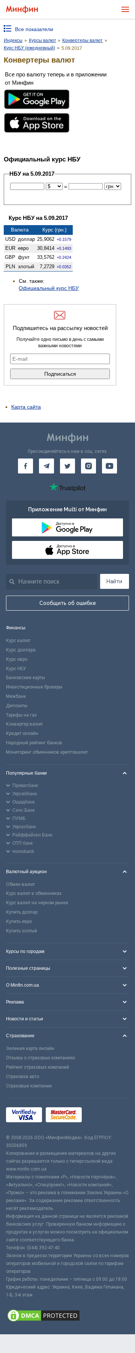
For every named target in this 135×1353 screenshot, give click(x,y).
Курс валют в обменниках (34, 893)
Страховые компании (29, 1086)
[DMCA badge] (67, 1316)
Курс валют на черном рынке (37, 902)
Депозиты (16, 705)
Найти (114, 581)
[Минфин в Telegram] (46, 465)
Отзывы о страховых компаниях (40, 1057)
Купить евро (19, 921)
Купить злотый (21, 930)
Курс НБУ (16, 668)
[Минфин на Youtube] (109, 465)
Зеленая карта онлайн (30, 1048)
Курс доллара (21, 650)
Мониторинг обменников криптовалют (47, 752)
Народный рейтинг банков (34, 742)
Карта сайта (26, 407)
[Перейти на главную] (22, 9)
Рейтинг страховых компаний (37, 1067)
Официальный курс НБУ (49, 288)
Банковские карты (25, 677)
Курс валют (18, 640)
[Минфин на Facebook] (25, 465)
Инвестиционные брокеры (34, 687)
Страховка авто (22, 1076)
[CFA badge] (102, 1116)
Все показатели (34, 29)
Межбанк (16, 696)
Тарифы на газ (21, 715)
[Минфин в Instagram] (88, 465)
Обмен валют (20, 884)
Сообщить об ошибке (67, 603)
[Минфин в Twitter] (67, 465)
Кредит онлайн (22, 733)
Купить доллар (22, 912)
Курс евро (16, 659)
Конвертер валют (24, 724)
